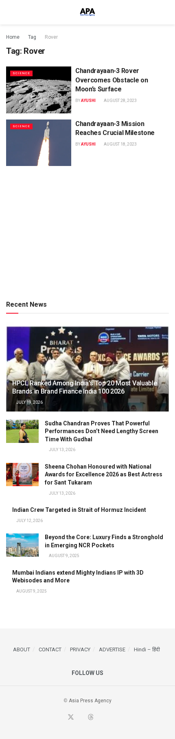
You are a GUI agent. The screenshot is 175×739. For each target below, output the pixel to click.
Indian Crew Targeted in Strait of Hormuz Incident (79, 510)
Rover (51, 37)
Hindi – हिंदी (147, 649)
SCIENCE (21, 73)
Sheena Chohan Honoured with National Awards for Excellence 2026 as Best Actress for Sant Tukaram (103, 474)
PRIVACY (80, 649)
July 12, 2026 (29, 520)
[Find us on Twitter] (71, 717)
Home (13, 37)
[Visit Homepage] (87, 12)
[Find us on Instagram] (109, 717)
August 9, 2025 (63, 555)
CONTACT (50, 649)
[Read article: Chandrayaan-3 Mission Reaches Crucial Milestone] (38, 142)
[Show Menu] (9, 12)
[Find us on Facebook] (60, 717)
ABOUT (21, 649)
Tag (32, 37)
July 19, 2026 (29, 402)
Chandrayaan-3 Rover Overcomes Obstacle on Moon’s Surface (111, 80)
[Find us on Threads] (91, 717)
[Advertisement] (87, 231)
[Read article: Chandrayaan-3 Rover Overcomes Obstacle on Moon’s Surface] (38, 89)
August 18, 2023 (120, 144)
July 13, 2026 (61, 449)
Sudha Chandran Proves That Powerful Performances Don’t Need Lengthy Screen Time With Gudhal (101, 431)
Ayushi (88, 100)
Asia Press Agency (90, 701)
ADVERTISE (112, 649)
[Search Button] (165, 12)
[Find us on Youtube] (81, 717)
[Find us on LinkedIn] (100, 717)
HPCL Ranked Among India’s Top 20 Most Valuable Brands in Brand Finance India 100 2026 (84, 387)
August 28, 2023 (120, 100)
